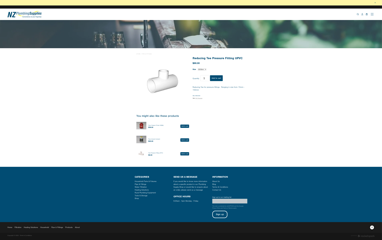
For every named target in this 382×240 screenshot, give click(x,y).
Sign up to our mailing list (221, 197)
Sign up (220, 214)
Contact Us (216, 190)
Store (138, 54)
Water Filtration (141, 187)
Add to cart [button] (216, 78)
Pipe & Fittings (147, 54)
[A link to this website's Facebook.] (372, 227)
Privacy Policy (216, 208)
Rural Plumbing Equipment (145, 193)
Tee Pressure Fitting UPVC (155, 153)
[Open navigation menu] (372, 14)
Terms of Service (228, 208)
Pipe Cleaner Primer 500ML (156, 125)
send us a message (195, 190)
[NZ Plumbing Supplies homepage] (145, 14)
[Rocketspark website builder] (363, 236)
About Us (216, 181)
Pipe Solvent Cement (154, 139)
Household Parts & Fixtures (145, 181)
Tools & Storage (141, 196)
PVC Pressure (198, 98)
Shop (137, 198)
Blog (214, 184)
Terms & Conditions (220, 187)
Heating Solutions (142, 190)
